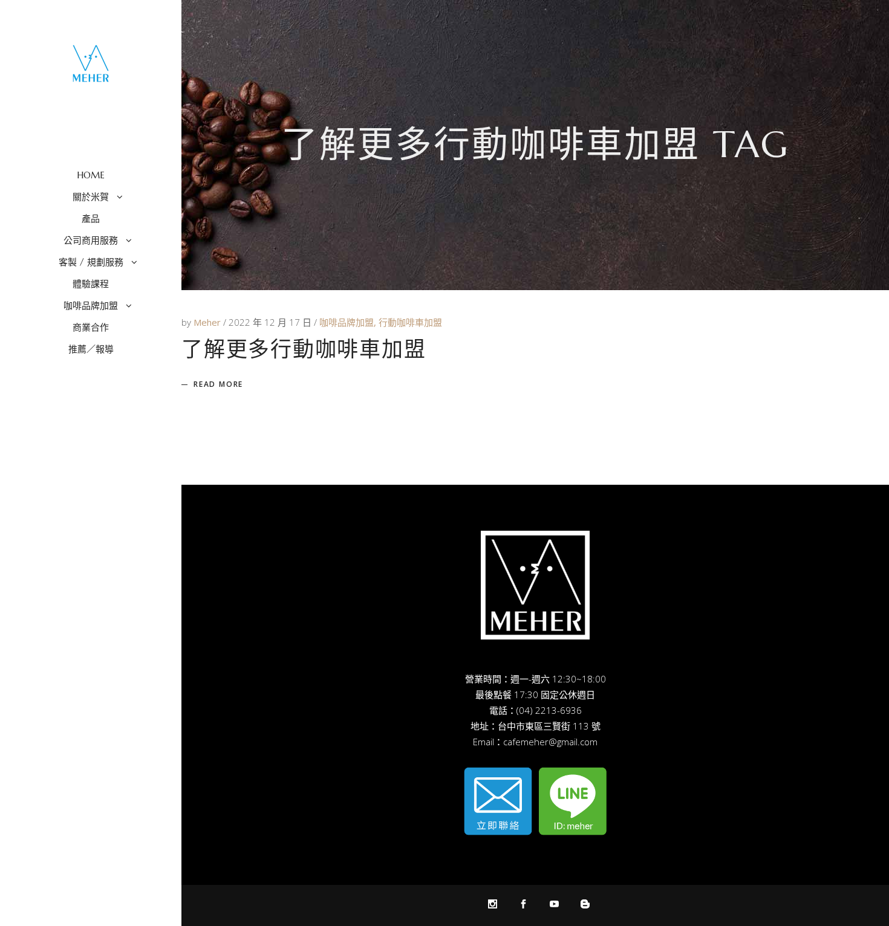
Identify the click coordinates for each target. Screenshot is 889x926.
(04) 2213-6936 (549, 710)
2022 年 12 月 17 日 (271, 322)
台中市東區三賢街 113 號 (549, 726)
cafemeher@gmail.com (550, 742)
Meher (208, 322)
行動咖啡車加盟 (410, 322)
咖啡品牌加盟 (346, 322)
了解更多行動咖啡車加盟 (303, 349)
